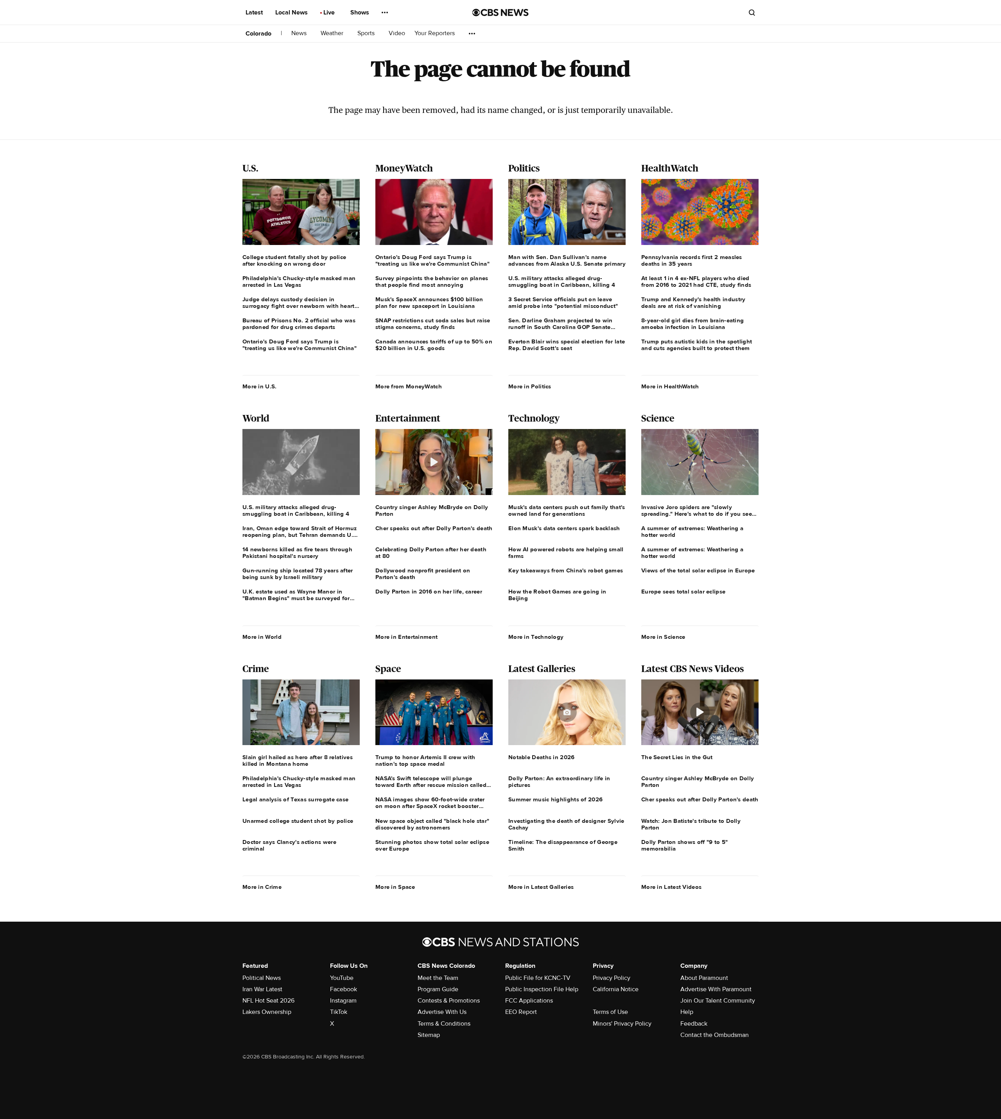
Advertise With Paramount (716, 989)
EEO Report (521, 1012)
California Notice (616, 989)
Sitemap (429, 1035)
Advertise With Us (442, 1012)
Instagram (343, 1000)
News (299, 33)
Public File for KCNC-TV (537, 978)
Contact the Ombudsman (714, 1035)
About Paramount (704, 978)
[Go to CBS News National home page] (500, 12)
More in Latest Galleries (541, 886)
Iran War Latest (262, 989)
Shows (360, 12)
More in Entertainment (406, 636)
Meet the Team (438, 978)
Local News (292, 12)
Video (397, 33)
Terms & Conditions (444, 1024)
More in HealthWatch (670, 386)
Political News (261, 978)
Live (329, 12)
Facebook (343, 989)
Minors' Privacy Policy (622, 1024)
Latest (255, 12)
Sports (366, 33)
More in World (262, 636)
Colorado (258, 34)
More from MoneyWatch (408, 386)
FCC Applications (529, 1000)
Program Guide (438, 989)
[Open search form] (751, 12)
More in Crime (262, 886)
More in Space (395, 886)
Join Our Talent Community (717, 1000)
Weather (333, 33)
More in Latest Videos (671, 886)
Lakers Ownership (266, 1012)
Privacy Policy (611, 978)
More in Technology (535, 636)
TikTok (338, 1012)
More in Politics (529, 386)
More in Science (663, 636)
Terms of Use (610, 1012)
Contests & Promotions (449, 1000)
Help (686, 1012)
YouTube (341, 978)
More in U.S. (259, 386)
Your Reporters (435, 33)
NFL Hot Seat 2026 (268, 1000)
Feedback (693, 1024)
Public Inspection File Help (541, 989)
